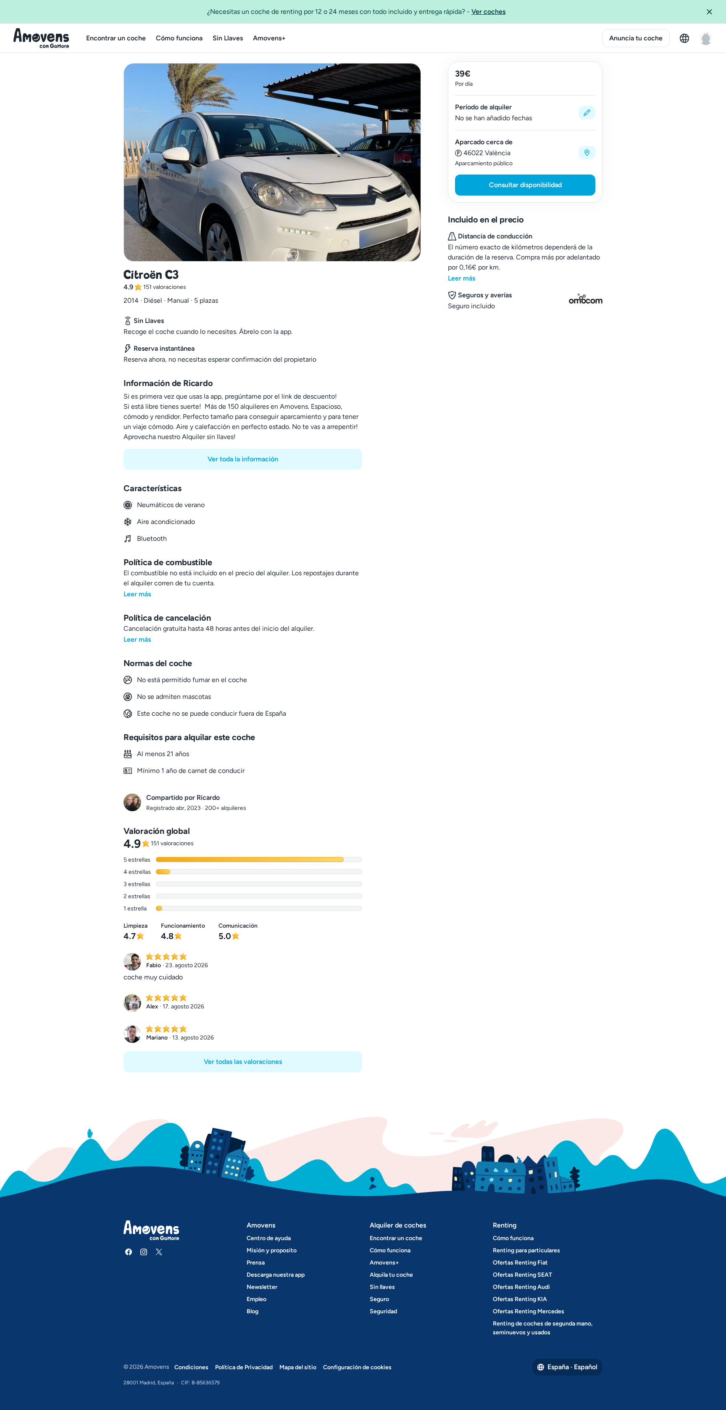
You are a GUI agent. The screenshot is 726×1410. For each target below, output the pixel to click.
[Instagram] (144, 1252)
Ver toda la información (243, 459)
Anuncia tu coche (636, 38)
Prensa (256, 1262)
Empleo (256, 1299)
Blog (252, 1311)
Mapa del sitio (297, 1367)
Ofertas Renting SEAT (522, 1274)
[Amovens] (41, 38)
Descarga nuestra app (276, 1274)
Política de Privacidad (244, 1367)
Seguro (379, 1299)
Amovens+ (269, 38)
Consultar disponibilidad (525, 185)
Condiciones (191, 1367)
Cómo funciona (179, 38)
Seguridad (383, 1311)
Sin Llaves (228, 38)
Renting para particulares (526, 1250)
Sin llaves (382, 1287)
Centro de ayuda (269, 1238)
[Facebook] (129, 1252)
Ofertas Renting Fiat (520, 1262)
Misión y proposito (272, 1250)
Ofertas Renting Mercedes (528, 1311)
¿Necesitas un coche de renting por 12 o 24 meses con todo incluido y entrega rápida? (356, 12)
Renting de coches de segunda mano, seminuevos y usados (542, 1328)
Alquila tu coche (391, 1274)
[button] (712, 12)
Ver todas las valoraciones (243, 1062)
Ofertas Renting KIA (520, 1299)
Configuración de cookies (357, 1367)
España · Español (572, 1367)
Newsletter (262, 1287)
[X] (159, 1252)
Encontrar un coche (116, 38)
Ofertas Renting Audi (521, 1287)
